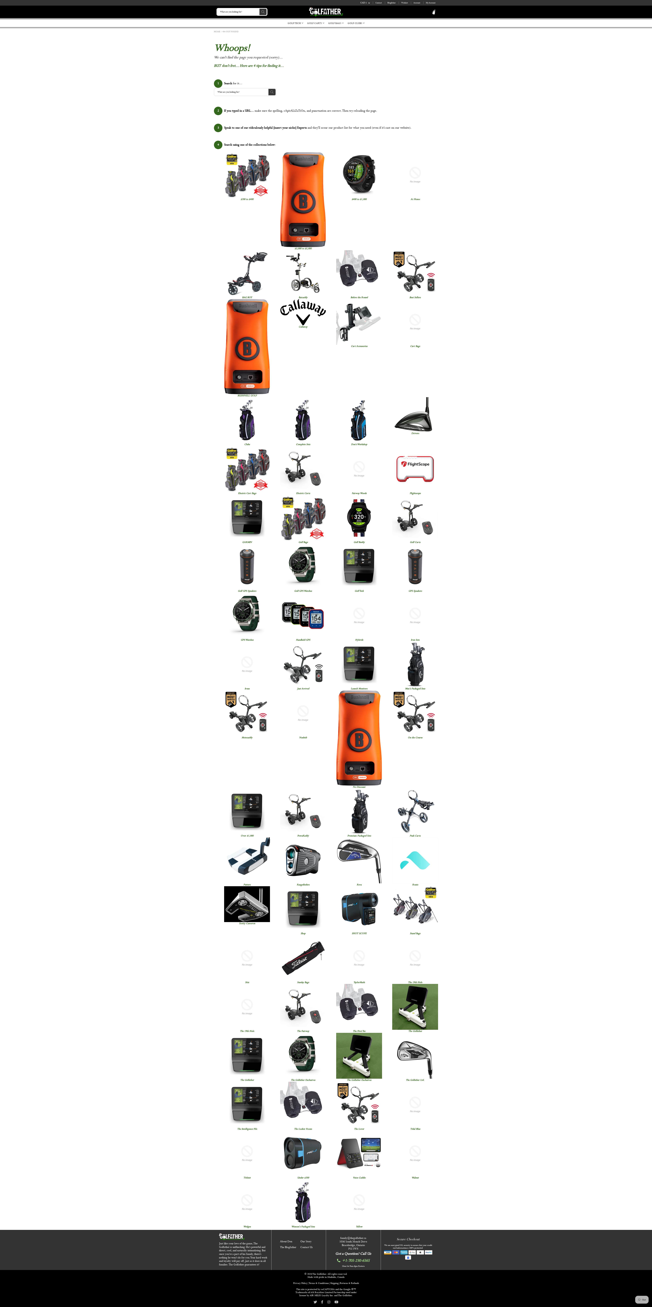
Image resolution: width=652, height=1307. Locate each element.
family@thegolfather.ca (353, 1238)
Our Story (306, 1241)
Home (217, 31)
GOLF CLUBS (355, 23)
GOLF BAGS (335, 23)
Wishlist (404, 3)
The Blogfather (288, 1247)
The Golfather (319, 1274)
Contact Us (306, 1247)
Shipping (334, 1283)
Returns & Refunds (349, 1283)
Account (416, 3)
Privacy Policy (300, 1283)
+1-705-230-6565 (356, 1260)
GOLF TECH (295, 23)
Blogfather (391, 3)
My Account (431, 3)
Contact (378, 3)
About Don (286, 1241)
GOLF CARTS (315, 23)
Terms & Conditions (319, 1283)
